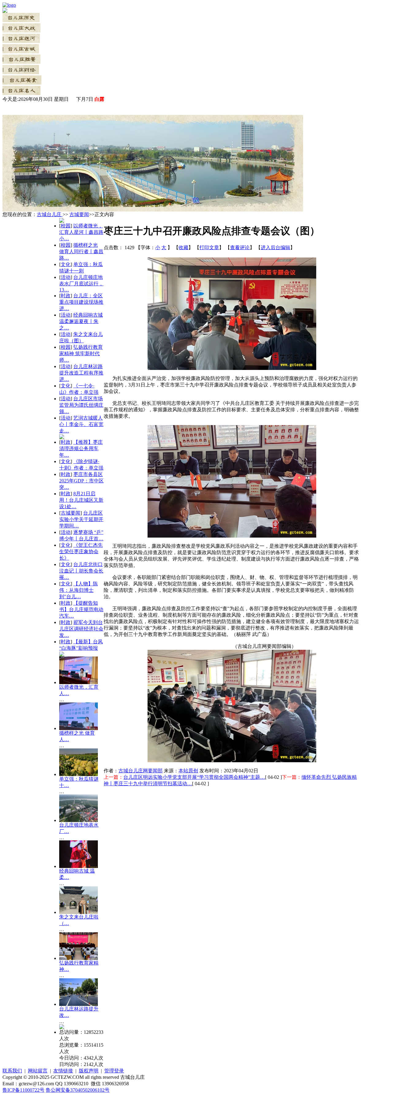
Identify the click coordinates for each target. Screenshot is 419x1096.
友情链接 (63, 1070)
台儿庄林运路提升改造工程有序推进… (81, 373)
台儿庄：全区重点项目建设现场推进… (81, 302)
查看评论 (240, 247)
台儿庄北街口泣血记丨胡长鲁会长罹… (81, 571)
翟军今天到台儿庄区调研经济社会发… (81, 629)
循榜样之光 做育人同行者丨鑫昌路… (81, 251)
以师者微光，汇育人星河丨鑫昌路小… (81, 232)
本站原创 (188, 770)
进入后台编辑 (275, 247)
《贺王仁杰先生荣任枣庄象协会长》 (81, 551)
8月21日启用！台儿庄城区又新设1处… (81, 500)
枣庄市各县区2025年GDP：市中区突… (81, 481)
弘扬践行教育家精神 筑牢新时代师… (81, 353)
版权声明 (88, 1070)
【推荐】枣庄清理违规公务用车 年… (81, 449)
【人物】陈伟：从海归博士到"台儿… (78, 590)
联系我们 (12, 1070)
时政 (66, 295)
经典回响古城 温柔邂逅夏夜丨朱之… (81, 321)
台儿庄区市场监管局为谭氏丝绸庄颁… (81, 405)
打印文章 (209, 247)
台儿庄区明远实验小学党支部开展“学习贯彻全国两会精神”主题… (194, 777)
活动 (66, 277)
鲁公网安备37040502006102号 (78, 1090)
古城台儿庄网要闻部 (140, 770)
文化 (66, 264)
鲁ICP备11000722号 (23, 1090)
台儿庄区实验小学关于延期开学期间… (81, 519)
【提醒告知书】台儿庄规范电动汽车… (81, 609)
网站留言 (38, 1070)
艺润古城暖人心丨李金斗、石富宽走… (81, 424)
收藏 (183, 247)
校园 (66, 225)
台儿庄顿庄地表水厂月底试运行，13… (81, 283)
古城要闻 (79, 214)
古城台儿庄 (50, 214)
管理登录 (114, 1070)
